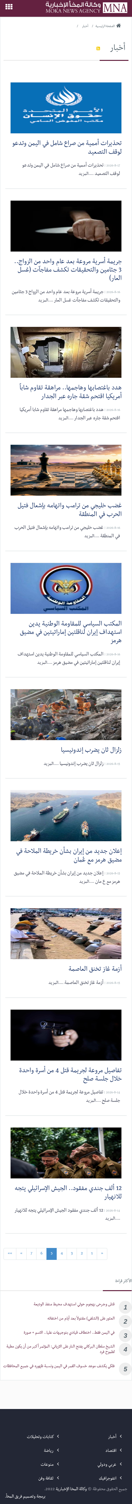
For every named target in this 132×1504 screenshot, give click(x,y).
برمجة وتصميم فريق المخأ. (25, 1496)
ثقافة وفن (46, 1478)
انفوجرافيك (108, 1478)
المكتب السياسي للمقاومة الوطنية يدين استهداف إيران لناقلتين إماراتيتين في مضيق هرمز (71, 633)
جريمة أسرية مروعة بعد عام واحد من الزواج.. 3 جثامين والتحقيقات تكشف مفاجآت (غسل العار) (68, 271)
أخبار (117, 49)
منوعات (47, 1465)
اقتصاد (111, 1451)
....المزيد (86, 174)
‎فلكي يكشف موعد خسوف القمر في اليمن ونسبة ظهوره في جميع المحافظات (59, 1366)
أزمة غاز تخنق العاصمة (95, 970)
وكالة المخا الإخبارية (71, 1489)
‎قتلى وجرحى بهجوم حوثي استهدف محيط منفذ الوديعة (74, 1304)
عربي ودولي (107, 1465)
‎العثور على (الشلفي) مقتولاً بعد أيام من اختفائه (81, 1319)
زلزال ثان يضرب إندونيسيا (91, 751)
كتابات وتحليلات (40, 1437)
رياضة (49, 1451)
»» (10, 1253)
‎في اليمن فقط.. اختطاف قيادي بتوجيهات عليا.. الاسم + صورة (69, 1333)
